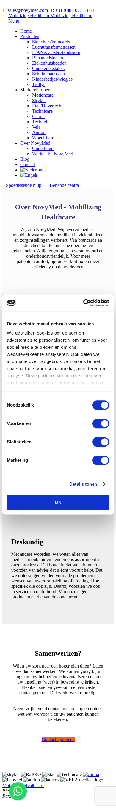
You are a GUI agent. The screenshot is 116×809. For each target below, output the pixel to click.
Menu (13, 20)
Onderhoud (43, 148)
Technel (39, 121)
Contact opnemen (58, 739)
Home (26, 31)
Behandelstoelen (47, 57)
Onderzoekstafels (48, 68)
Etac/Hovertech (46, 105)
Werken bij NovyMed (52, 153)
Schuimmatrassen (48, 73)
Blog (24, 159)
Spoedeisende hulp (23, 185)
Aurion (39, 132)
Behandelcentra (64, 185)
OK (58, 502)
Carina (38, 116)
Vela (36, 127)
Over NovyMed (35, 143)
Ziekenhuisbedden (49, 63)
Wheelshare (43, 137)
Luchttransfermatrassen (54, 47)
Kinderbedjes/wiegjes (52, 79)
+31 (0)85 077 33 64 (74, 10)
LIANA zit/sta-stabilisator (56, 52)
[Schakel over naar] (33, 169)
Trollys (38, 84)
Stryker (39, 100)
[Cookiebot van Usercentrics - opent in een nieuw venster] (83, 303)
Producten (29, 36)
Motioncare (43, 95)
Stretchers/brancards (51, 41)
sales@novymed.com (28, 10)
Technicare (42, 111)
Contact (27, 164)
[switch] (100, 423)
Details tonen (83, 484)
